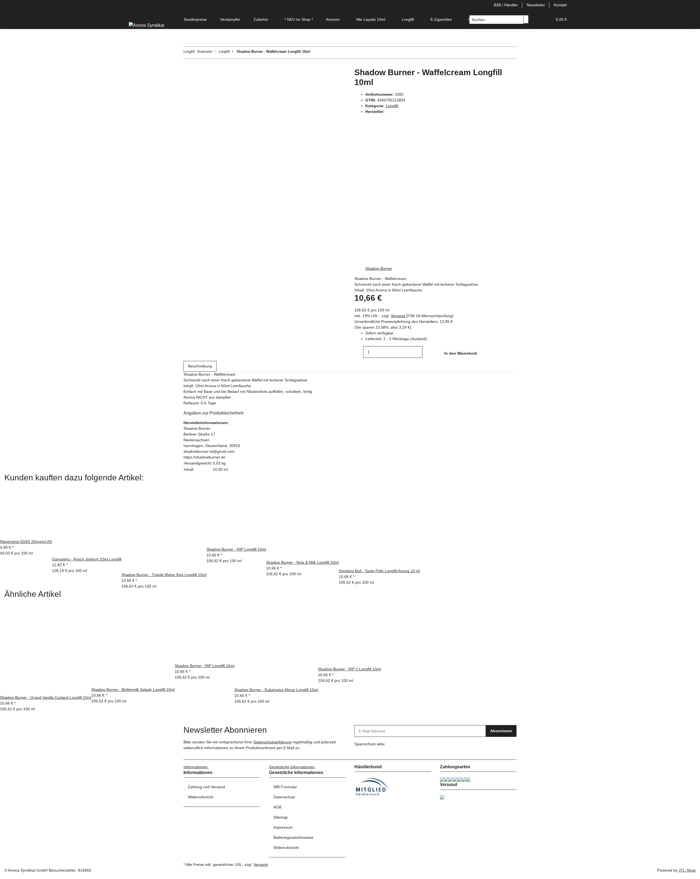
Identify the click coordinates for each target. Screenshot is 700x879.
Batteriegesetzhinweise (293, 837)
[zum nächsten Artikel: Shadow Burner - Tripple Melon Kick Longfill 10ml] (314, 53)
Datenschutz (284, 797)
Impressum (283, 827)
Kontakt (560, 5)
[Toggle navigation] (135, 14)
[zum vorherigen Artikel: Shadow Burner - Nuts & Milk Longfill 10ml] (324, 53)
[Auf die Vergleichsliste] (187, 85)
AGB (277, 807)
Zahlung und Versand (206, 787)
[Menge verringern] (358, 352)
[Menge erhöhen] (426, 352)
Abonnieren (501, 731)
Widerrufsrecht (200, 797)
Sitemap (280, 817)
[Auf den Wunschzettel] (197, 85)
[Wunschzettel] (546, 19)
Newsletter (536, 5)
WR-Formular (285, 787)
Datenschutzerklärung (272, 742)
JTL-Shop (687, 870)
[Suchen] (526, 19)
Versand (398, 316)
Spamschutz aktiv (369, 744)
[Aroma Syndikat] (146, 25)
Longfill (392, 106)
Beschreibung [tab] (200, 366)
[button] (537, 19)
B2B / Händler (506, 5)
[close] (187, 73)
